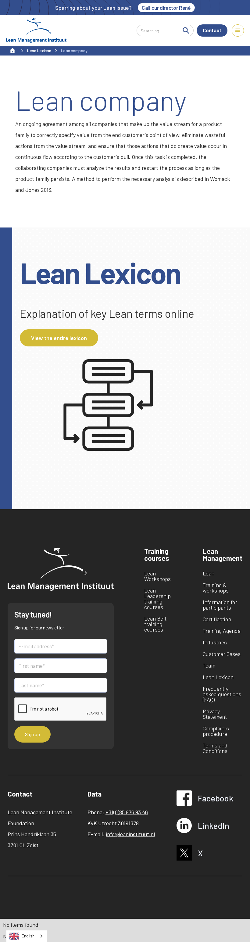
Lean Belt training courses (155, 624)
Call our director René (166, 7)
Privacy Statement (215, 713)
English (28, 935)
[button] (238, 30)
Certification (217, 619)
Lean (208, 573)
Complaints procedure (216, 730)
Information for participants (220, 604)
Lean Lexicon (218, 677)
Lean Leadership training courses (157, 599)
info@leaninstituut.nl (130, 834)
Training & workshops (216, 587)
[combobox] (26, 936)
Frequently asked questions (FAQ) (222, 694)
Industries (215, 642)
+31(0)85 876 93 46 (126, 812)
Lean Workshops (157, 576)
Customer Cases (222, 654)
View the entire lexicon (59, 338)
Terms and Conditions (215, 748)
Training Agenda (222, 630)
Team (209, 665)
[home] (36, 30)
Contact (212, 30)
